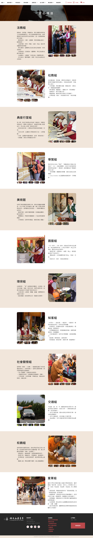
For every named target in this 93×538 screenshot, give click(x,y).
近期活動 (69, 2)
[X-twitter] (31, 527)
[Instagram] (39, 527)
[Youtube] (35, 527)
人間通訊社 (51, 529)
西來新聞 (26, 2)
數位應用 (50, 2)
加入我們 (42, 2)
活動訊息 (34, 2)
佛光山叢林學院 (52, 525)
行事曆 (76, 2)
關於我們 (9, 2)
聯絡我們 (58, 2)
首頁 (2, 2)
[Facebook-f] (28, 527)
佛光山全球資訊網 (53, 520)
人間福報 (50, 531)
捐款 (83, 2)
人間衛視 (50, 527)
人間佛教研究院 (52, 523)
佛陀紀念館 (51, 521)
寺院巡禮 (17, 2)
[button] (49, 39)
